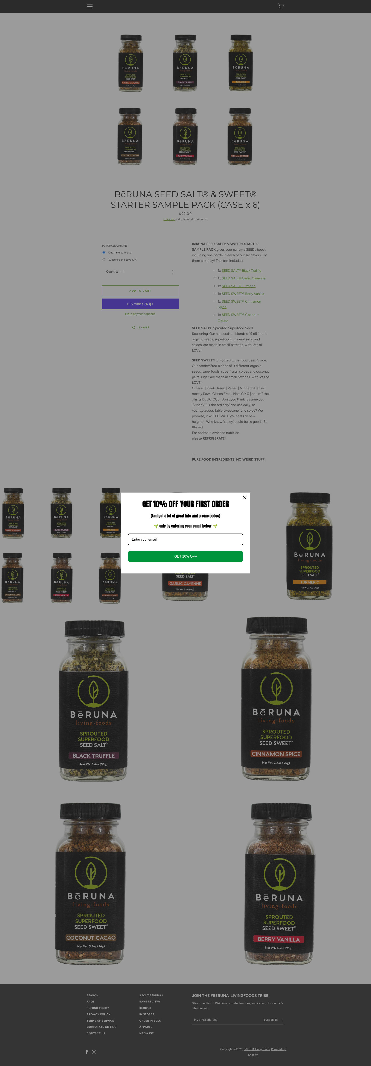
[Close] (245, 498)
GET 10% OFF (185, 556)
